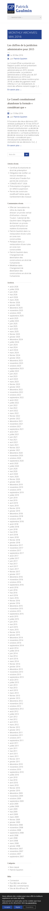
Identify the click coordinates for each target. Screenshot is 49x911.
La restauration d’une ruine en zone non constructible (20, 235)
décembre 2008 (16, 825)
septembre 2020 (17, 461)
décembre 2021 (16, 421)
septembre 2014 (17, 645)
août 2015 (14, 616)
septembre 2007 (17, 856)
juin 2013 (13, 685)
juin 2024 (13, 344)
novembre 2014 (16, 640)
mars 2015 (14, 629)
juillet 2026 (14, 289)
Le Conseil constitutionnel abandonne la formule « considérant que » (21, 103)
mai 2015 (13, 624)
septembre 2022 (17, 397)
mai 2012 (13, 719)
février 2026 (15, 302)
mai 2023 (13, 376)
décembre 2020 (16, 453)
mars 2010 (14, 785)
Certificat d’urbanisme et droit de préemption (20, 169)
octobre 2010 (15, 769)
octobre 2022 (15, 395)
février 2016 (15, 600)
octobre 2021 (15, 426)
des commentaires (19, 886)
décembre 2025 (16, 307)
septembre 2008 (17, 833)
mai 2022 (13, 408)
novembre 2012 (16, 703)
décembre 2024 (16, 339)
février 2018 (15, 540)
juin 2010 (13, 777)
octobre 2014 (15, 643)
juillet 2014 (14, 650)
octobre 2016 (15, 582)
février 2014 (15, 664)
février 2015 (15, 632)
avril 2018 (14, 534)
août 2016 (14, 587)
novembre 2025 (16, 310)
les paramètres (31, 903)
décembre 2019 (16, 484)
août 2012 (14, 711)
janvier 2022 (15, 418)
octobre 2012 (15, 706)
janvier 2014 (15, 666)
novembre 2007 (16, 851)
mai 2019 (13, 500)
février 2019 (15, 508)
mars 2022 (14, 413)
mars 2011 (14, 756)
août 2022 (14, 400)
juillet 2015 (14, 619)
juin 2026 (13, 292)
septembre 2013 (17, 677)
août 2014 (14, 648)
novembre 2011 (16, 735)
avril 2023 (14, 379)
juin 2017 (13, 561)
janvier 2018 (15, 542)
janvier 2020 (15, 482)
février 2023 (15, 384)
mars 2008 (14, 843)
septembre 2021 (17, 429)
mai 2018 (13, 532)
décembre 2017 (16, 545)
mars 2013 (14, 693)
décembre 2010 (16, 764)
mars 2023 (14, 381)
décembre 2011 (16, 732)
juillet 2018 (14, 526)
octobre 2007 (15, 854)
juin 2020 (13, 468)
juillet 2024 (14, 342)
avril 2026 (14, 297)
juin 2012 (13, 716)
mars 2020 (14, 476)
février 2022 (15, 416)
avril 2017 (14, 566)
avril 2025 (14, 329)
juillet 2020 (14, 466)
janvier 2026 (15, 305)
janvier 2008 (15, 846)
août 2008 (14, 835)
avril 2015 (14, 627)
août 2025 (14, 318)
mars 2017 (14, 569)
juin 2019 (13, 497)
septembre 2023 (17, 368)
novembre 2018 (16, 516)
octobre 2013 (15, 674)
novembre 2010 (16, 767)
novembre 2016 (16, 579)
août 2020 (14, 463)
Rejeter (18, 907)
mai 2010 (13, 780)
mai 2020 (13, 471)
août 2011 (14, 743)
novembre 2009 (16, 796)
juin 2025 (13, 323)
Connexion (14, 880)
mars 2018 (14, 537)
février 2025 (15, 334)
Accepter (7, 907)
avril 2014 (14, 658)
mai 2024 (13, 347)
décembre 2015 (16, 606)
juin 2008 (13, 838)
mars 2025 (14, 331)
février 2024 (15, 355)
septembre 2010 (17, 772)
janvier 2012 (15, 730)
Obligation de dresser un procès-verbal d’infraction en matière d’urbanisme (20, 224)
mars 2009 (14, 817)
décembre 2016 (16, 577)
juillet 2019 (14, 495)
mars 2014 (14, 661)
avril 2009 (14, 814)
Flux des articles (18, 883)
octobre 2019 (15, 490)
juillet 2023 (14, 371)
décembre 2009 (16, 793)
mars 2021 (14, 445)
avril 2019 (14, 503)
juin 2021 (13, 437)
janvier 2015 (15, 635)
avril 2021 (14, 442)
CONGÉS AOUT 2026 (18, 183)
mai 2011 (13, 751)
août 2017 (14, 555)
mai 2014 (13, 656)
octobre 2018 (15, 519)
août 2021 (14, 431)
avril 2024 (14, 350)
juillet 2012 (14, 714)
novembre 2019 (16, 487)
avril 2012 (14, 722)
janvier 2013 (15, 698)
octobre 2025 (15, 313)
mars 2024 (14, 352)
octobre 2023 (15, 366)
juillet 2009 (14, 806)
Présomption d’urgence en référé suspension (20, 187)
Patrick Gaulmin (20, 58)
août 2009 (14, 803)
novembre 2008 (16, 827)
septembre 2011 (17, 740)
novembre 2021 (16, 424)
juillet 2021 (14, 434)
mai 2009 (13, 811)
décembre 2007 (16, 848)
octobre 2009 (15, 798)
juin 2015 (13, 621)
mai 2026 (13, 294)
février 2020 (15, 479)
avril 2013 (14, 690)
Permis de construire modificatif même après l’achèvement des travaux (20, 194)
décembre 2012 (16, 701)
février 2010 (15, 788)
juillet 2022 (14, 402)
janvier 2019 (15, 511)
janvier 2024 (15, 358)
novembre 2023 (16, 363)
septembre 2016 (17, 585)
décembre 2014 (16, 637)
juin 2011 (13, 748)
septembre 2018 (17, 521)
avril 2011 (14, 753)
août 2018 (14, 524)
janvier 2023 (15, 387)
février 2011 (15, 759)
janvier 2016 (15, 603)
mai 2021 (13, 439)
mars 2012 (14, 724)
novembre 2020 (16, 455)
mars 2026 (14, 300)
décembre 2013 (16, 669)
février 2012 (15, 727)
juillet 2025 (14, 321)
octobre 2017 (15, 550)
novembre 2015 (16, 608)
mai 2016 (13, 592)
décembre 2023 (16, 360)
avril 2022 (14, 410)
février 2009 (15, 819)
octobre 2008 (15, 830)
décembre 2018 (16, 513)
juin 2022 (13, 405)
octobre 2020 (15, 458)
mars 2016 (14, 598)
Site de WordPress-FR (19, 888)
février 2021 (15, 447)
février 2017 (15, 571)
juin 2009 (13, 809)
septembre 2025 (17, 315)
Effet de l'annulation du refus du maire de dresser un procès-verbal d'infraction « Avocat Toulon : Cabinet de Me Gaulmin (20, 214)
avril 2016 (14, 595)
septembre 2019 (17, 492)
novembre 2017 (16, 548)
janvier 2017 (15, 574)
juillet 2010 (14, 774)
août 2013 (14, 679)
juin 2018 (13, 529)
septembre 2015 (17, 614)
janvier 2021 (15, 450)
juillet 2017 (14, 558)
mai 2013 (13, 687)
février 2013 (15, 695)
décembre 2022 (16, 389)
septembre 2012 (17, 709)
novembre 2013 (16, 672)
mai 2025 (13, 326)
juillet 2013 (14, 682)
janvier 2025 (15, 337)
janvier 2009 (15, 822)
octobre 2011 (15, 738)
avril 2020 (14, 474)
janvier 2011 (15, 761)
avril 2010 (14, 782)
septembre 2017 (17, 553)
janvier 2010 (15, 790)
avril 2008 (14, 840)
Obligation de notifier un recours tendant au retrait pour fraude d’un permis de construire (20, 177)
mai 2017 (13, 563)
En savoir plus (14, 89)
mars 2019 (14, 505)
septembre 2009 (17, 801)
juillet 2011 (14, 745)
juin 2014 (13, 653)
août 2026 (14, 286)
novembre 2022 (16, 392)
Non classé (14, 867)
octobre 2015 (15, 611)
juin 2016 (13, 590)
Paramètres (29, 907)
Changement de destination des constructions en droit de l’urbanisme (20, 259)
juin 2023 (13, 373)
